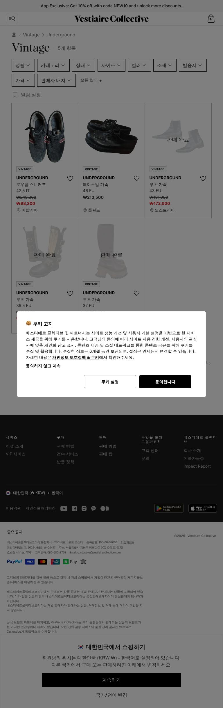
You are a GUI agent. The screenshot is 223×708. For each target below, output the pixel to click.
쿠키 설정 (110, 382)
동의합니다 (165, 382)
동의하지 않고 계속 (43, 366)
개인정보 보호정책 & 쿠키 (76, 357)
